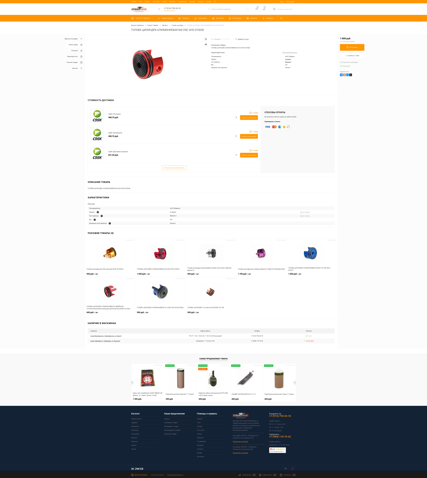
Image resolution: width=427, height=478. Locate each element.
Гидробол (134, 422)
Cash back (172, 1)
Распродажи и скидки (171, 426)
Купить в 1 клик (353, 55)
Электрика (134, 430)
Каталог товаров (143, 18)
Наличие (75, 68)
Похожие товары (72, 62)
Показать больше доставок (174, 168)
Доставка (192, 1)
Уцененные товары (170, 434)
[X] (350, 75)
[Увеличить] (148, 64)
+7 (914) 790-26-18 (157, 475)
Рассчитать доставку (350, 62)
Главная (133, 1)
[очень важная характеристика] (95, 220)
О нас (140, 1)
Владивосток (275, 413)
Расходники (135, 426)
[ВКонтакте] (341, 75)
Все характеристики (290, 52)
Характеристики (72, 56)
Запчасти (134, 438)
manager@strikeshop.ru (175, 475)
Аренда (208, 1)
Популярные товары (171, 422)
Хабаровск (274, 434)
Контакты (201, 1)
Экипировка (135, 434)
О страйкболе (182, 1)
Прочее (133, 449)
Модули (133, 445)
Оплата (164, 1)
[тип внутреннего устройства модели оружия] (102, 216)
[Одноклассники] (344, 75)
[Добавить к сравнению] (206, 44)
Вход (281, 2)
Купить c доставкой (249, 118)
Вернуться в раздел (71, 39)
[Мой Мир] (347, 75)
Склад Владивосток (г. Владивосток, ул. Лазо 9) (105, 336)
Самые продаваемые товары (213, 359)
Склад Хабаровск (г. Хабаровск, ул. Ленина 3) (105, 341)
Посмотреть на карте (240, 441)
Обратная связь (140, 475)
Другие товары (305, 212)
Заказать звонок (169, 10)
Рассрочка (200, 456)
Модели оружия (136, 419)
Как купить (156, 1)
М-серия (288, 59)
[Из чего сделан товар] (110, 223)
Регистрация (290, 2)
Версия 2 (288, 62)
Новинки (167, 419)
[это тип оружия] (98, 212)
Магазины (134, 441)
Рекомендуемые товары (172, 430)
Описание (74, 50)
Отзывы (147, 1)
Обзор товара (73, 45)
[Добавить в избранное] (206, 39)
